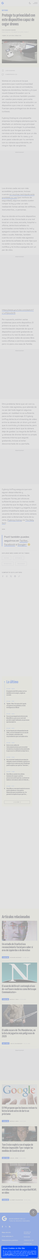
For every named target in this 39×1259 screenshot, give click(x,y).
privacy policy (9, 1254)
